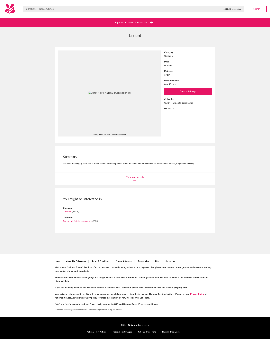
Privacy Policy (197, 294)
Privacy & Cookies (123, 261)
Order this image (188, 91)
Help (157, 261)
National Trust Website (96, 332)
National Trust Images (122, 332)
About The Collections (76, 261)
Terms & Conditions (100, 261)
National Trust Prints (147, 332)
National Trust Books (171, 332)
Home (57, 261)
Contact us (170, 261)
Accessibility (143, 261)
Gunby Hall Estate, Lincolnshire (77, 221)
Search (256, 8)
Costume (67, 211)
